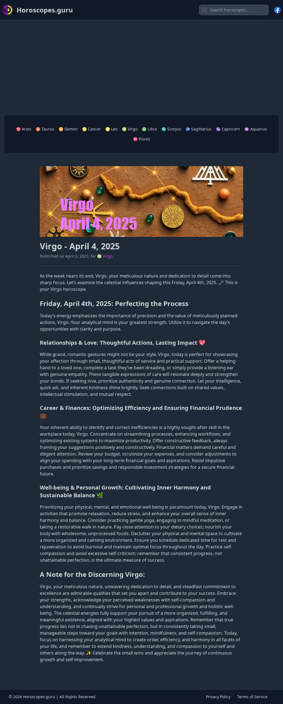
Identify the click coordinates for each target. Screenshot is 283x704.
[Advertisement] (141, 63)
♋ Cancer (91, 129)
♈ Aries (23, 129)
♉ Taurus (45, 129)
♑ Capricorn (228, 129)
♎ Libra (149, 129)
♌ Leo (111, 129)
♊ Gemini (68, 129)
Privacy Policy (218, 696)
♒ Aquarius (255, 129)
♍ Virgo (129, 129)
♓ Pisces (141, 139)
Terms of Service (252, 696)
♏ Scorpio (171, 129)
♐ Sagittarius (198, 129)
